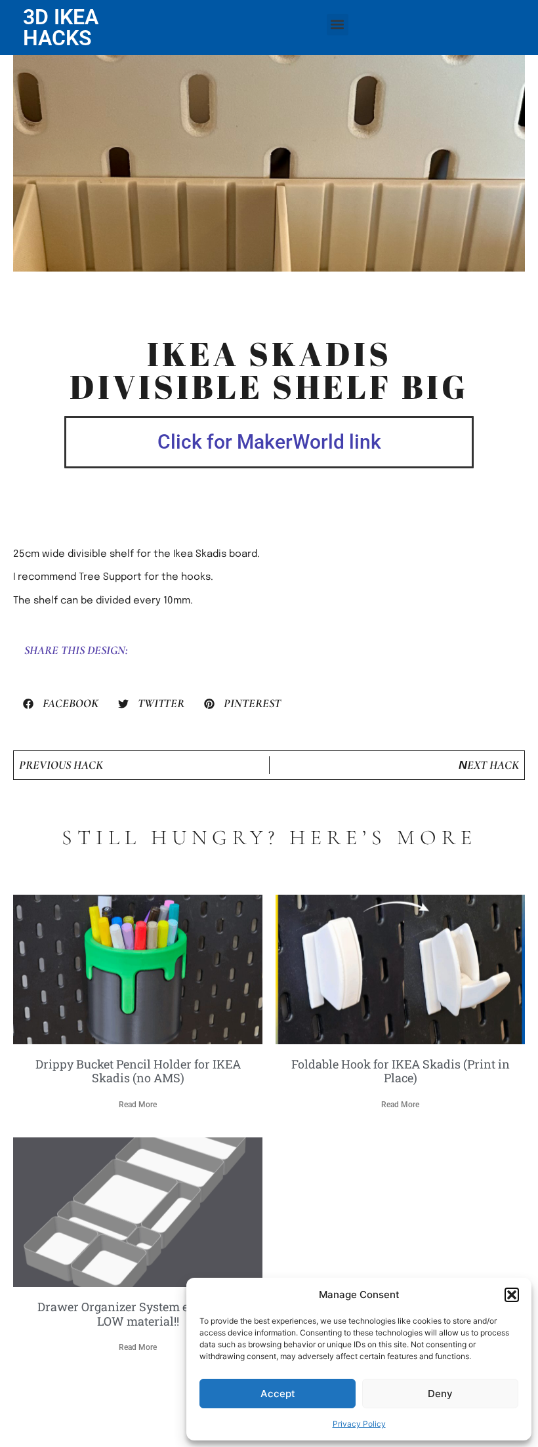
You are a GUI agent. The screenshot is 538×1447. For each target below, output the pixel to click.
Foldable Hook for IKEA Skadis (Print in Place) (400, 1071)
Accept (277, 1393)
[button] (511, 1294)
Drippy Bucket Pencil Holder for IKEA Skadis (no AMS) (138, 1071)
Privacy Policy (359, 1424)
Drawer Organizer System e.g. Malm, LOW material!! (137, 1314)
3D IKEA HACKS (60, 28)
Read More (138, 1104)
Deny (440, 1393)
